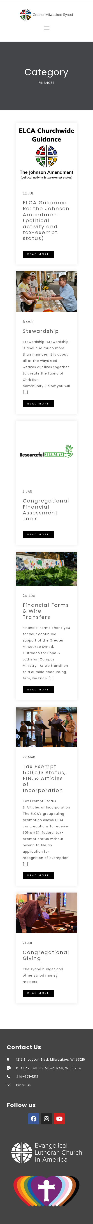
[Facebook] (33, 1118)
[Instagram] (46, 1118)
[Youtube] (59, 1118)
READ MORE (38, 254)
